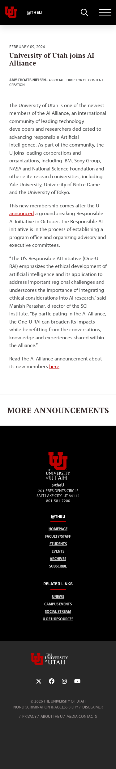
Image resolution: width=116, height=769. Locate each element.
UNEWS (58, 596)
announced (21, 213)
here (54, 366)
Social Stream (58, 611)
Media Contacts (82, 716)
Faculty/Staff (58, 536)
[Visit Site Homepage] (58, 479)
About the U (51, 716)
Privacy (29, 716)
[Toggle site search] (84, 12)
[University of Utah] (58, 659)
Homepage (58, 529)
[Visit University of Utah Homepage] (11, 12)
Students (58, 543)
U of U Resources (58, 619)
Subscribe (58, 566)
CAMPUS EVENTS (58, 604)
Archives (58, 558)
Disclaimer (92, 707)
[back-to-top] (108, 756)
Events (58, 551)
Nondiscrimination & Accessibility (45, 707)
